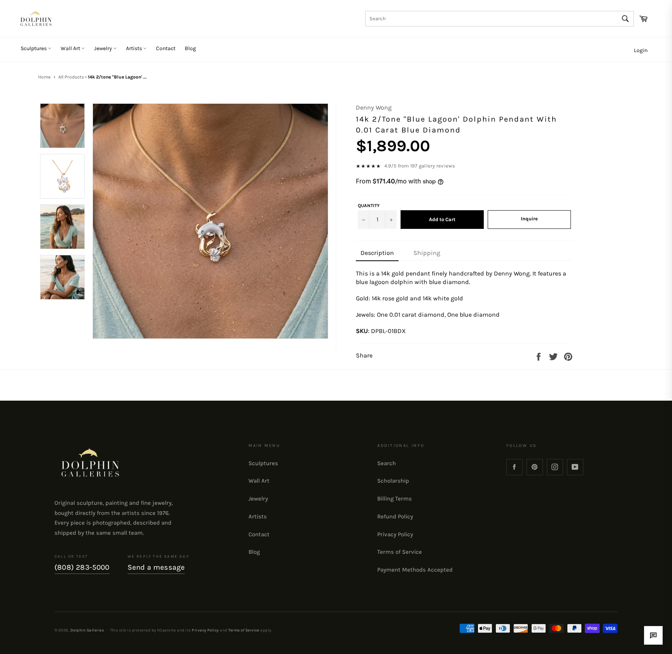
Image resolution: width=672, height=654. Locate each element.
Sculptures (34, 48)
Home (44, 77)
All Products (71, 77)
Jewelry (103, 48)
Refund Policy (395, 516)
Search (386, 463)
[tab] (377, 253)
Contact (165, 48)
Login (641, 50)
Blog (190, 48)
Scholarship (393, 480)
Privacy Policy (395, 534)
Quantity (369, 205)
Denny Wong (374, 107)
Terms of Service (399, 551)
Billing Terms (394, 498)
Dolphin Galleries (87, 630)
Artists (134, 48)
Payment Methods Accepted (415, 569)
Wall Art (71, 48)
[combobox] (499, 18)
